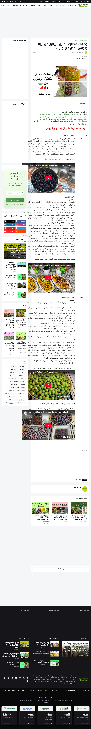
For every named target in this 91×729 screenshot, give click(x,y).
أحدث (87, 575)
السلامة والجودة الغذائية (17, 372)
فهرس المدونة (47, 1)
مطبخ (76, 480)
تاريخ (22, 381)
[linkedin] (12, 1)
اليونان (54, 119)
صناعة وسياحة (34, 5)
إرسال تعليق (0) (60, 569)
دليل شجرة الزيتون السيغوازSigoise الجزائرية (11, 284)
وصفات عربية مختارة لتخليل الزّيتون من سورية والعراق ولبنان (60, 116)
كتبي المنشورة (54, 1)
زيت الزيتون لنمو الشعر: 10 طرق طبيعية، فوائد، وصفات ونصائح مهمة (41, 643)
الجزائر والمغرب (66, 119)
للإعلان (40, 1)
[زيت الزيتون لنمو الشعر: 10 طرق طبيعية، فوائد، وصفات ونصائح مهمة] (54, 644)
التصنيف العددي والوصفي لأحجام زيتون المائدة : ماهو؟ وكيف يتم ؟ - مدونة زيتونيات (10, 266)
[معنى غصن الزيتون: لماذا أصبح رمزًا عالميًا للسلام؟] (54, 663)
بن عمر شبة (77, 487)
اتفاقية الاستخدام (67, 1)
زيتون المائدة (12, 397)
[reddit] (4, 1)
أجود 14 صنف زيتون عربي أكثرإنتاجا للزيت (10, 276)
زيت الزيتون (9, 394)
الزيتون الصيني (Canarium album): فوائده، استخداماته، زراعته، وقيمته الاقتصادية (41, 518)
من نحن (83, 1)
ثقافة (14, 384)
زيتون (76, 40)
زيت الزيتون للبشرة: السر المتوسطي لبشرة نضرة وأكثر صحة (41, 653)
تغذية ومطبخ (71, 5)
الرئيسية (87, 1)
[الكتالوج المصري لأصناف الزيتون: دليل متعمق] (22, 295)
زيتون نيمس (57, 114)
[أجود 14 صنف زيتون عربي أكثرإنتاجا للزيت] (22, 277)
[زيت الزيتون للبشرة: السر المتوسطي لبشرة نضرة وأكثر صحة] (54, 654)
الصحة (13, 375)
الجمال (22, 369)
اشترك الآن (16, 200)
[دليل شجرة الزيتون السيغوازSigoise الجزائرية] (22, 285)
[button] (7, 5)
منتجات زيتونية (20, 403)
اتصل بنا (60, 1)
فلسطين (79, 119)
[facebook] (20, 1)
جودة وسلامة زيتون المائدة (17, 391)
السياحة (22, 375)
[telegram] (10, 1)
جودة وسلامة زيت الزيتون (17, 387)
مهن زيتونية (10, 403)
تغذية (22, 384)
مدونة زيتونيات (68, 690)
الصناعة (22, 378)
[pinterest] (7, 1)
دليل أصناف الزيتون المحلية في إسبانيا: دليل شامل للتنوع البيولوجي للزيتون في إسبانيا (9, 347)
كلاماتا (66, 114)
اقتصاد (22, 366)
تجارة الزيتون (14, 381)
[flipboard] (2, 1)
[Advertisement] (45, 22)
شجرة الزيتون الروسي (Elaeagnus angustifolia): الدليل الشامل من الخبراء (60, 517)
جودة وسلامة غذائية (19, 5)
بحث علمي (12, 378)
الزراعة (14, 369)
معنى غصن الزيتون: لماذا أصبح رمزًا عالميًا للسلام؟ (40, 662)
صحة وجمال (58, 5)
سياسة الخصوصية (76, 1)
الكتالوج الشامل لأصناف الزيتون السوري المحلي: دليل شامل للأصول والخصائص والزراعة (10, 644)
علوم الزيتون (21, 400)
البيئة (14, 366)
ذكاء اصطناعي (20, 394)
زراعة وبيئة (47, 5)
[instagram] (15, 1)
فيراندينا (74, 114)
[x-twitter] (18, 1)
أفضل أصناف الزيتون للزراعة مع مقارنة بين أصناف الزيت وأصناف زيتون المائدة (79, 517)
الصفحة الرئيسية (83, 40)
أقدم (33, 575)
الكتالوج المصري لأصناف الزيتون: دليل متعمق (10, 294)
